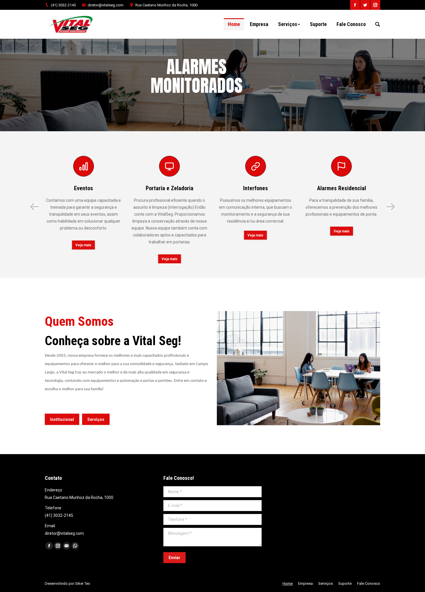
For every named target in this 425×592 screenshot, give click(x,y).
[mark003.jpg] (298, 368)
